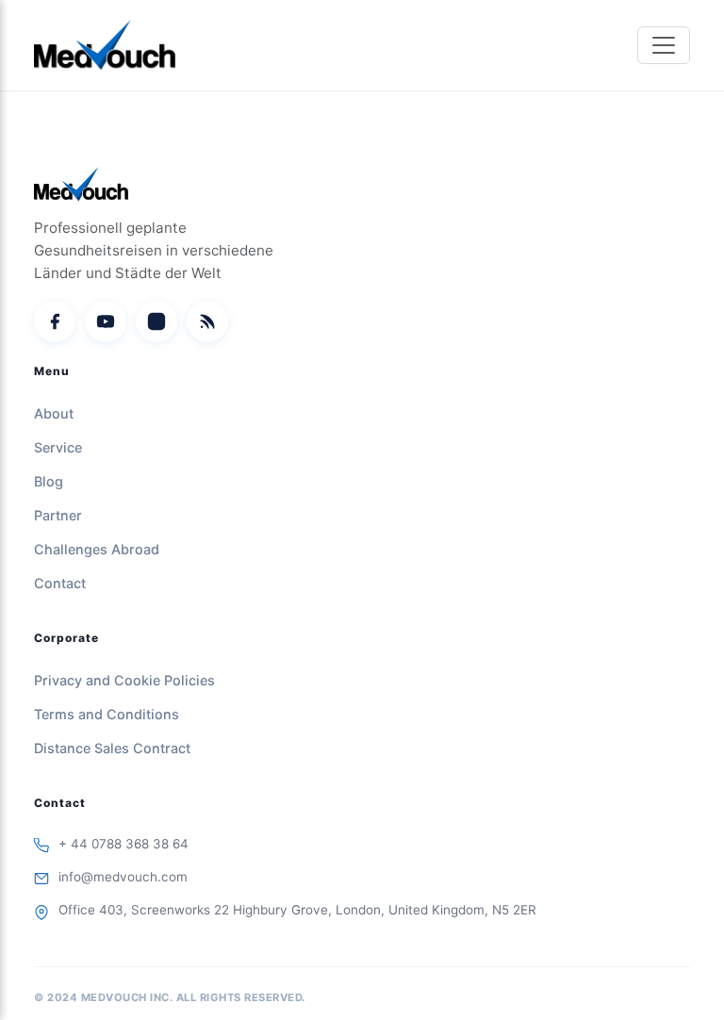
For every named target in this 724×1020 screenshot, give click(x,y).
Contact (60, 583)
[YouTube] (105, 321)
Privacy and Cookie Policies (124, 680)
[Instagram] (156, 321)
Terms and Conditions (106, 714)
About (54, 413)
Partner (58, 515)
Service (58, 447)
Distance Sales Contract (112, 748)
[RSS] (207, 321)
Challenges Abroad (96, 549)
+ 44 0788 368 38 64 (123, 843)
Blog (48, 481)
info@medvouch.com (123, 876)
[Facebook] (54, 321)
